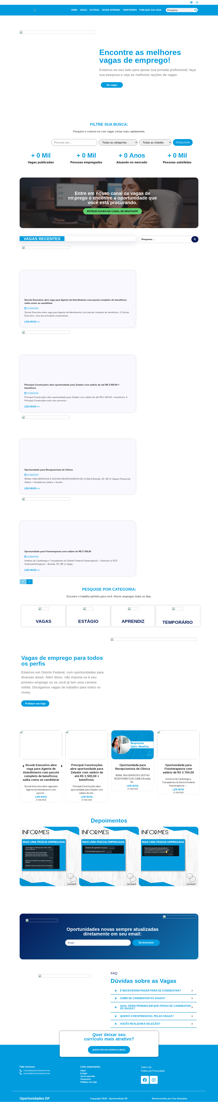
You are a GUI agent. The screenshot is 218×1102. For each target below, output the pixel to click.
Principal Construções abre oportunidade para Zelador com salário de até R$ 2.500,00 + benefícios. (86, 772)
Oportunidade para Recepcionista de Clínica (48, 469)
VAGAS (83, 10)
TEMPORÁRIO (130, 10)
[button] (22, 857)
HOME (74, 10)
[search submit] (194, 239)
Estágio (88, 621)
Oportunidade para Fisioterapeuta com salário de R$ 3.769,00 (57, 551)
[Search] (196, 10)
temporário (177, 622)
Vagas (43, 621)
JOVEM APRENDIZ (111, 10)
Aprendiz (133, 621)
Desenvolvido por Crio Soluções (169, 1098)
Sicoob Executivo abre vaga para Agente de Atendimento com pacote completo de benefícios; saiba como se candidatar (41, 772)
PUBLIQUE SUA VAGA (150, 10)
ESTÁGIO (94, 10)
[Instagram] (197, 2)
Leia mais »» (32, 321)
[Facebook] (191, 2)
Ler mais (41, 796)
